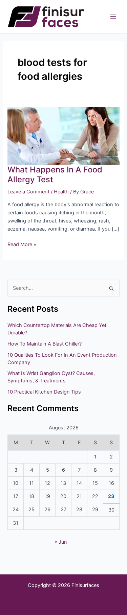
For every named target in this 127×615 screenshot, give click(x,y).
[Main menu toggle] (113, 16)
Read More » (21, 243)
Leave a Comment (28, 192)
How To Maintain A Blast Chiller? (44, 344)
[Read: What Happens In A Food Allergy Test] (63, 136)
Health (61, 192)
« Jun (61, 542)
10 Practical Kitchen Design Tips (44, 392)
